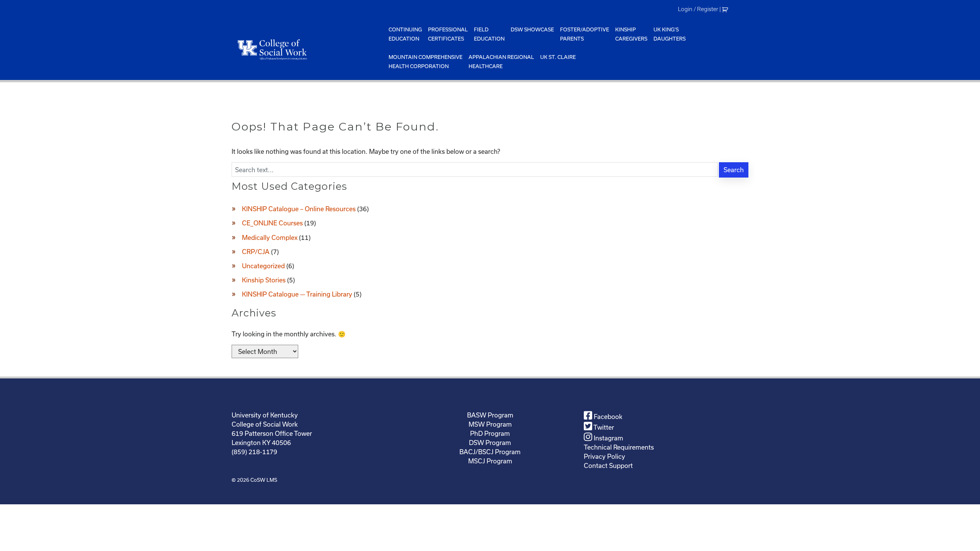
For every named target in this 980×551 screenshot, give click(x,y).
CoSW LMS (263, 480)
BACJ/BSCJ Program (490, 451)
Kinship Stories (264, 280)
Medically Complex (269, 237)
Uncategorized (263, 265)
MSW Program (490, 424)
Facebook (607, 416)
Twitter (603, 427)
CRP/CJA (256, 251)
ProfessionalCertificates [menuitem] (448, 34)
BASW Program (490, 415)
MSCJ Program (490, 461)
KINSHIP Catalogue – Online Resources (299, 208)
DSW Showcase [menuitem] (532, 29)
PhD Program (490, 433)
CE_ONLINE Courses (272, 223)
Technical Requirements (619, 447)
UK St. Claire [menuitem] (558, 57)
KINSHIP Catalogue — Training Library (297, 294)
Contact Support (608, 465)
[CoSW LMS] (308, 49)
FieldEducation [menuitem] (489, 34)
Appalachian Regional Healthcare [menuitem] (501, 61)
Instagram (607, 438)
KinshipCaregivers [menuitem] (631, 34)
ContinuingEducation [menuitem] (405, 34)
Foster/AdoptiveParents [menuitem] (584, 34)
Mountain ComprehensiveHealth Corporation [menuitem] (425, 61)
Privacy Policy (604, 456)
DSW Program (490, 442)
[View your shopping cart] (726, 9)
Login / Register (698, 9)
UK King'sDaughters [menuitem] (669, 34)
